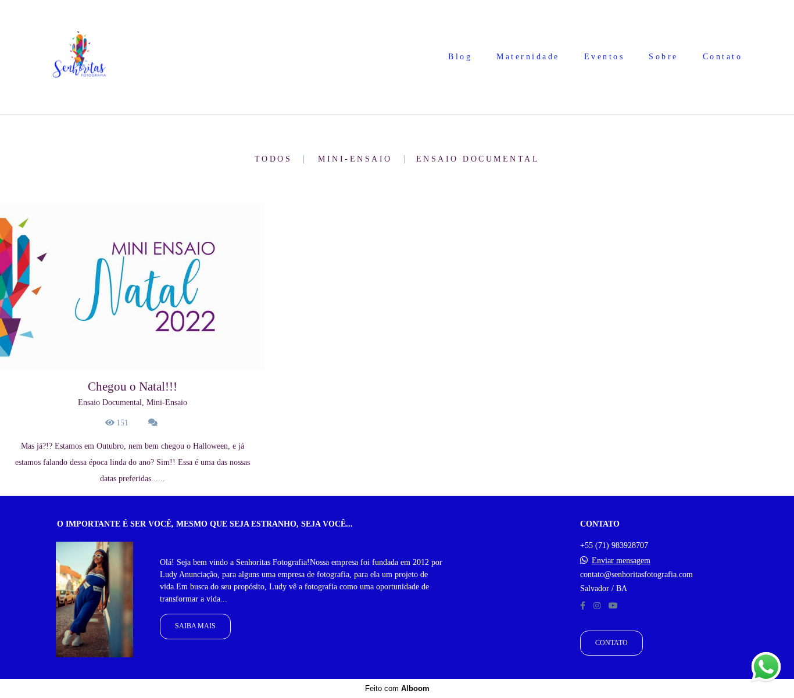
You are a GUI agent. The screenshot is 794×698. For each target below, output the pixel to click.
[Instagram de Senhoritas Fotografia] (596, 606)
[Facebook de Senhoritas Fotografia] (582, 606)
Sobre (663, 56)
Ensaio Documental (478, 159)
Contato (723, 56)
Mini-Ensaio (355, 159)
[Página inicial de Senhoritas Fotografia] (79, 56)
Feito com (397, 688)
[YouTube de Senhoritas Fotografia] (613, 606)
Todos (273, 159)
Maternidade (528, 56)
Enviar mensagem (621, 561)
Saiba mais (195, 626)
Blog (460, 56)
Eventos (604, 56)
